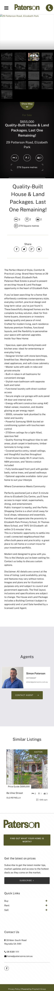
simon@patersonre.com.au (37, 682)
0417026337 (31, 678)
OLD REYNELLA (13, 798)
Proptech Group (39, 989)
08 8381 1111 (13, 952)
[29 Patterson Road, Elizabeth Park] (27, 32)
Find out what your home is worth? (27, 840)
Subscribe (26, 880)
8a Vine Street (14, 793)
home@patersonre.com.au (20, 956)
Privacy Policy (14, 989)
